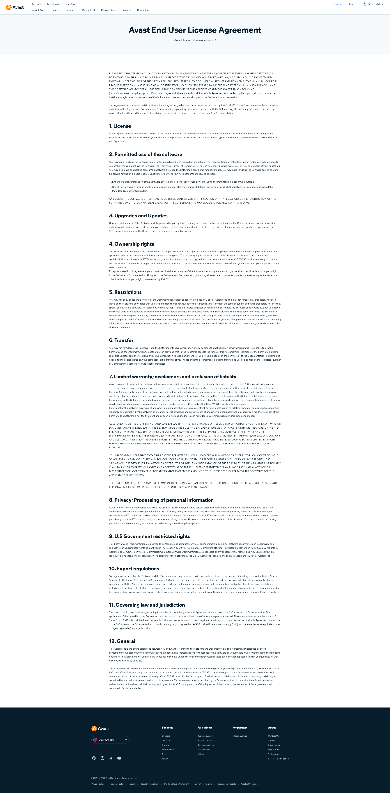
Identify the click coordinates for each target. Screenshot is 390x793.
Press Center (274, 745)
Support (166, 736)
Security (166, 740)
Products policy (117, 784)
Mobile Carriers (240, 736)
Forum (165, 758)
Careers (271, 740)
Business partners (205, 745)
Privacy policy (97, 784)
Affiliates (201, 754)
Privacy (165, 745)
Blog (164, 754)
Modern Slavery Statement (176, 784)
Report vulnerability (149, 784)
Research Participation (278, 758)
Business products (205, 740)
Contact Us (273, 736)
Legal (132, 784)
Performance (168, 749)
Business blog (203, 749)
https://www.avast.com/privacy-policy (130, 93)
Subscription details (227, 784)
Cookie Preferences (250, 784)
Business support (205, 736)
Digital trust (273, 749)
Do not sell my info (203, 784)
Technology (273, 754)
